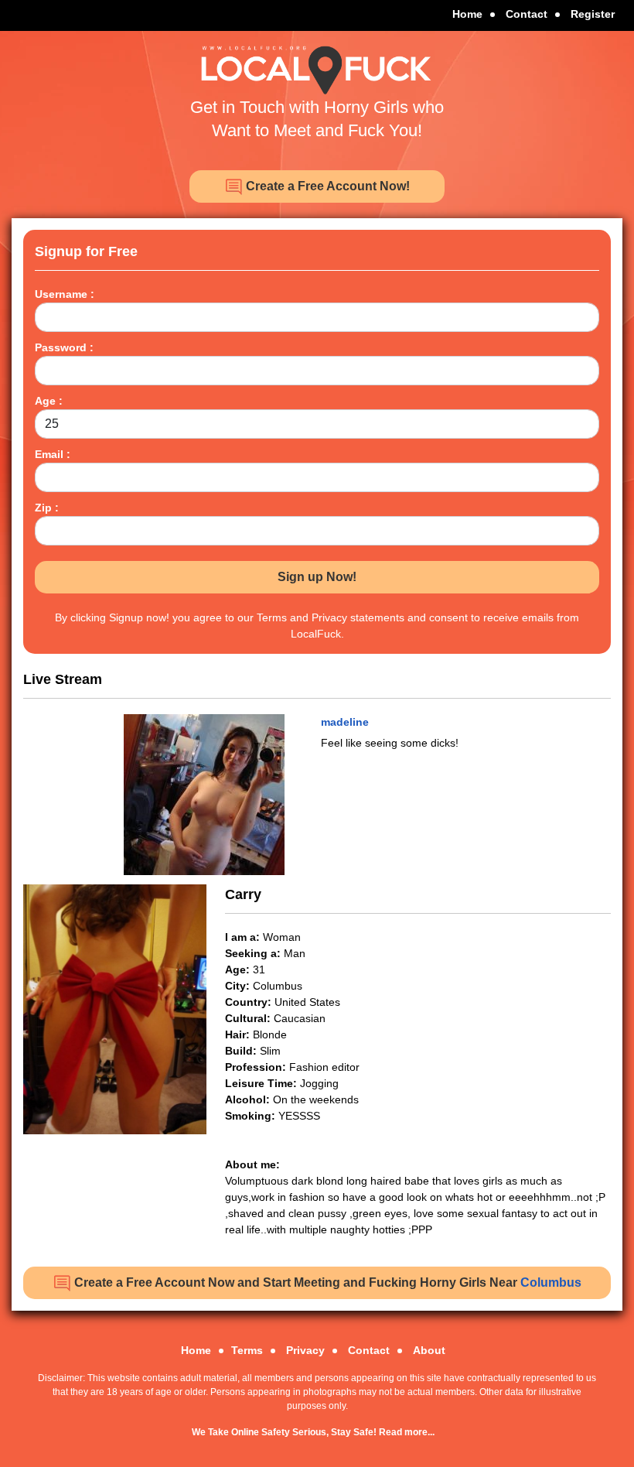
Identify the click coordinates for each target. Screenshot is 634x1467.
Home (467, 14)
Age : (49, 401)
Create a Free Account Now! (326, 186)
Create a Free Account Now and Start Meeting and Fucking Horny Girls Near (326, 1282)
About (429, 1350)
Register (593, 14)
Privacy (305, 1350)
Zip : (47, 507)
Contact (526, 14)
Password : (64, 347)
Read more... (407, 1432)
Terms (247, 1350)
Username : (64, 294)
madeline (345, 722)
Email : (52, 454)
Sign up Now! (317, 576)
